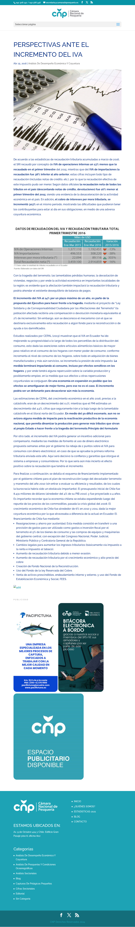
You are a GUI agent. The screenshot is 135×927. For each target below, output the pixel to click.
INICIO (77, 801)
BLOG (77, 816)
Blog (18, 878)
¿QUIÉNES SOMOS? (84, 806)
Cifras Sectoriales (25, 888)
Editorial (20, 893)
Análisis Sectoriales (26, 873)
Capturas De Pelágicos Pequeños (34, 883)
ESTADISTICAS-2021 (85, 811)
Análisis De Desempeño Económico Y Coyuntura (54, 63)
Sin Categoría (23, 898)
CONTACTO (80, 821)
